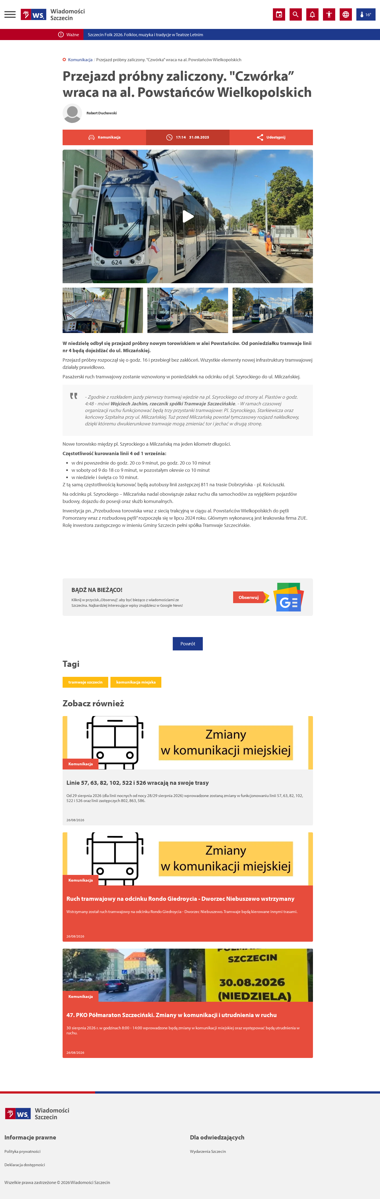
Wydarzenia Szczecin (208, 1151)
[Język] (346, 14)
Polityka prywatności (22, 1151)
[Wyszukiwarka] (296, 14)
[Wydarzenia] (279, 14)
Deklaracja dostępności (24, 1164)
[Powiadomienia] (312, 14)
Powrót (188, 643)
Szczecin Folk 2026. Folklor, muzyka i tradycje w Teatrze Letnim (145, 34)
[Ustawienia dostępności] (329, 14)
